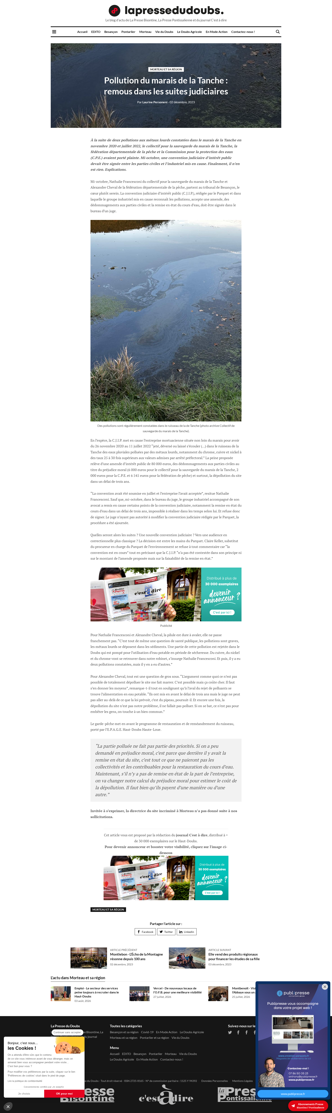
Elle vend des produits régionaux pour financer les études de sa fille (234, 956)
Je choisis (24, 1093)
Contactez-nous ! (243, 31)
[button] (8, 1106)
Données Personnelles (214, 1080)
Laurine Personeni (152, 102)
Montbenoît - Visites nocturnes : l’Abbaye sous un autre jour (254, 990)
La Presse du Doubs (87, 1080)
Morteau (145, 31)
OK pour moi (64, 1093)
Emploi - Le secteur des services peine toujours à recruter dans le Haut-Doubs (97, 992)
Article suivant (219, 950)
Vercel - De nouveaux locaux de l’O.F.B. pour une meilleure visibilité (177, 990)
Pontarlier (128, 31)
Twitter (168, 931)
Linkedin (189, 931)
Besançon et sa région (124, 1032)
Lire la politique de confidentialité (25, 1081)
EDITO (95, 31)
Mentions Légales (242, 1080)
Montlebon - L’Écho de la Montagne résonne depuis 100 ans (136, 956)
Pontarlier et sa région (154, 1037)
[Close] (325, 987)
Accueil (82, 31)
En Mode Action (216, 31)
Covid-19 (147, 1032)
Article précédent (123, 950)
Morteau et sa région (166, 69)
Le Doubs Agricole (189, 31)
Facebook (147, 931)
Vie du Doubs (164, 31)
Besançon (111, 31)
